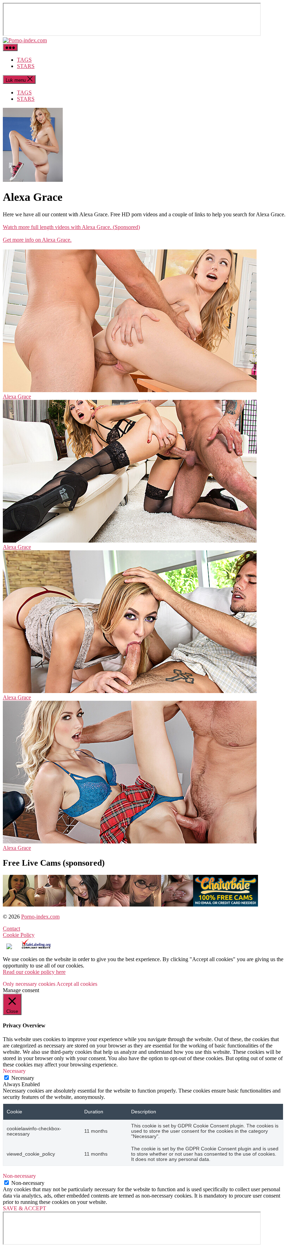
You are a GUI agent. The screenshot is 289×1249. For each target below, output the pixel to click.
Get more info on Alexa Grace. (37, 240)
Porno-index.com (40, 917)
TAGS (24, 60)
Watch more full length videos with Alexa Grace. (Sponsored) (71, 227)
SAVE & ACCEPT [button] (24, 1208)
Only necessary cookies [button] (29, 984)
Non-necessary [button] (19, 1176)
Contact (11, 929)
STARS (26, 66)
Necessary (22, 1078)
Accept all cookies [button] (76, 984)
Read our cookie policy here (34, 972)
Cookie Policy (19, 935)
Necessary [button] (14, 1071)
